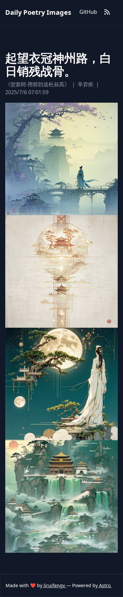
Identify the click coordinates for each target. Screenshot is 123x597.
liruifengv (54, 585)
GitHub (88, 11)
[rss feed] (107, 12)
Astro (105, 585)
